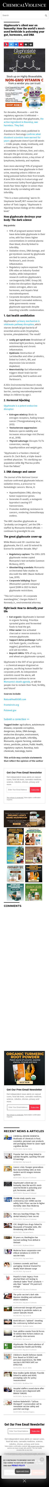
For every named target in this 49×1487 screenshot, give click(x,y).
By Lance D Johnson (29, 1178)
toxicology (20, 751)
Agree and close (22, 1471)
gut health (21, 738)
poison (25, 744)
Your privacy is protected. (15, 797)
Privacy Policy (18, 1465)
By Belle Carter (28, 1326)
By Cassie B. (27, 1162)
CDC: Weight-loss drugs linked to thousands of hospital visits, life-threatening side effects (27, 1227)
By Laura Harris (28, 1232)
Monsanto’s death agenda (17, 681)
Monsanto (9, 741)
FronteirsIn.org (11, 705)
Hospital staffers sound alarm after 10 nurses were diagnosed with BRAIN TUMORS (28, 1391)
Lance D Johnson (23, 39)
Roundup (28, 747)
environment (31, 734)
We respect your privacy (36, 1446)
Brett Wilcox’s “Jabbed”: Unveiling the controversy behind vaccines (28, 1322)
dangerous (9, 731)
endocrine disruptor (14, 734)
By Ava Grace (27, 1396)
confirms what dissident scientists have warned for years (22, 137)
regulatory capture (13, 747)
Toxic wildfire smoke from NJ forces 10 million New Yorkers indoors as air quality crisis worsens (28, 1333)
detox (19, 731)
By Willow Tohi (28, 1209)
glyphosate (9, 738)
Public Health (36, 744)
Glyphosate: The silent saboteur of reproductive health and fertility (28, 1345)
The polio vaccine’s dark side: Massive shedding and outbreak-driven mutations (27, 1297)
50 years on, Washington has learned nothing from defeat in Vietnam (26, 1240)
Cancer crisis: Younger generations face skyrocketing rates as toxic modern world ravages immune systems (28, 1171)
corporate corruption (23, 728)
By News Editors (28, 1245)
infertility (32, 738)
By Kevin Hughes (28, 1412)
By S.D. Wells (27, 1149)
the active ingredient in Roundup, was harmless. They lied (24, 122)
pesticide (15, 744)
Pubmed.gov (10, 710)
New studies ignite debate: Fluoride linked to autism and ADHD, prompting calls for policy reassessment (28, 1377)
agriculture (25, 724)
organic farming (23, 741)
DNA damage (29, 731)
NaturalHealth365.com (15, 699)
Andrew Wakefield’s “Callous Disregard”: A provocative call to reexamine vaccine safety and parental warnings (27, 1405)
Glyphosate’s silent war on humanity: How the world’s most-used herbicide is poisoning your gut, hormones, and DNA (27, 1187)
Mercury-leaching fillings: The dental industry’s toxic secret (26, 1215)
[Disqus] (24, 944)
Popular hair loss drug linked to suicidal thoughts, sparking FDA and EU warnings (28, 1156)
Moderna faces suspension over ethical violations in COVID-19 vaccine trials (27, 1253)
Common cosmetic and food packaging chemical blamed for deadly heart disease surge (27, 1266)
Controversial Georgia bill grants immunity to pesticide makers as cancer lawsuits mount (27, 1310)
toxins (29, 751)
